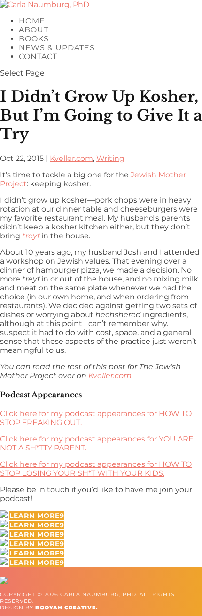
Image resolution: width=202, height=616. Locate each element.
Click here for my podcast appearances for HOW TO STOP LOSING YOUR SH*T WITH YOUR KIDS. (96, 469)
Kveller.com (71, 158)
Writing (110, 158)
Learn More (34, 515)
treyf (30, 235)
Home (32, 20)
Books (34, 38)
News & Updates (57, 47)
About (33, 29)
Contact (38, 56)
